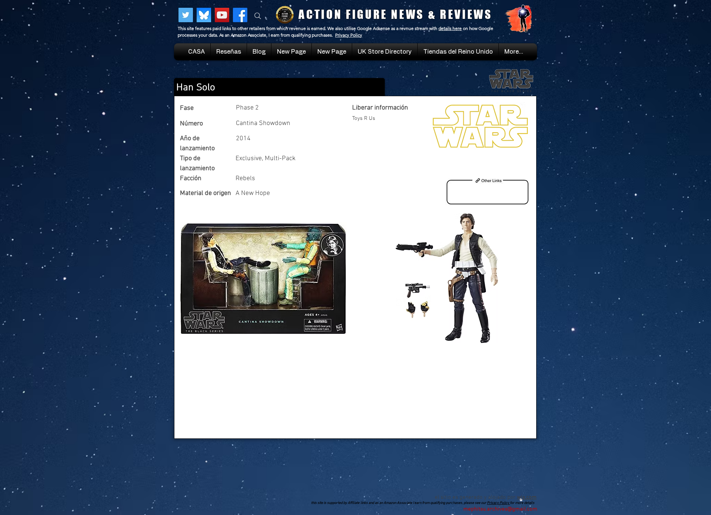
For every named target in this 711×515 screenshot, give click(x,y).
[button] (458, 51)
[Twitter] (185, 15)
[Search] (258, 16)
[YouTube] (222, 15)
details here (450, 28)
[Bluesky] (204, 15)
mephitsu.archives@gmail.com (500, 509)
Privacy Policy (348, 35)
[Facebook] (240, 15)
